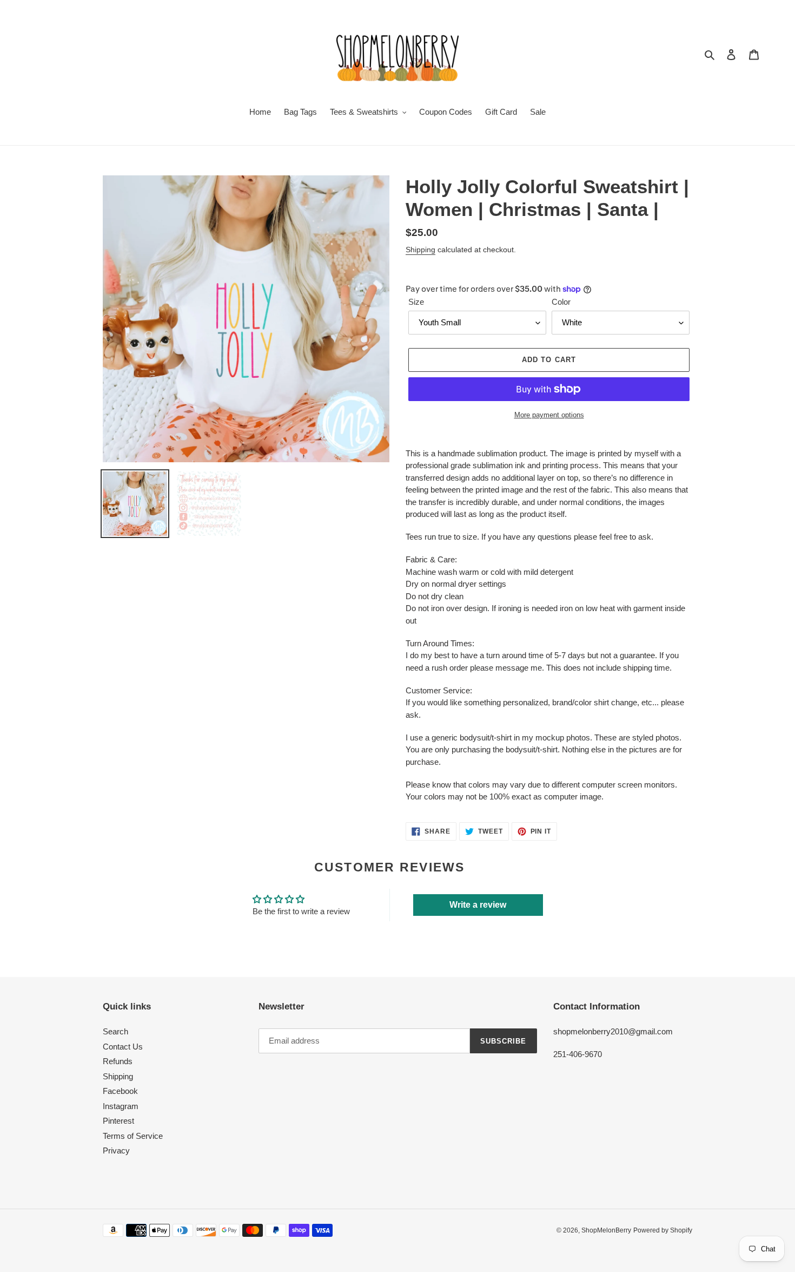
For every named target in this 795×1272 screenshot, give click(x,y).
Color (561, 301)
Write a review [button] (477, 904)
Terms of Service (133, 1135)
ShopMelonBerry (606, 1230)
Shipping (420, 249)
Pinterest (118, 1120)
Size (416, 301)
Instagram (120, 1106)
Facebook (120, 1091)
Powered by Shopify (662, 1230)
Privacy (116, 1150)
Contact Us (123, 1046)
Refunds (117, 1061)
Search (115, 1031)
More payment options (549, 415)
